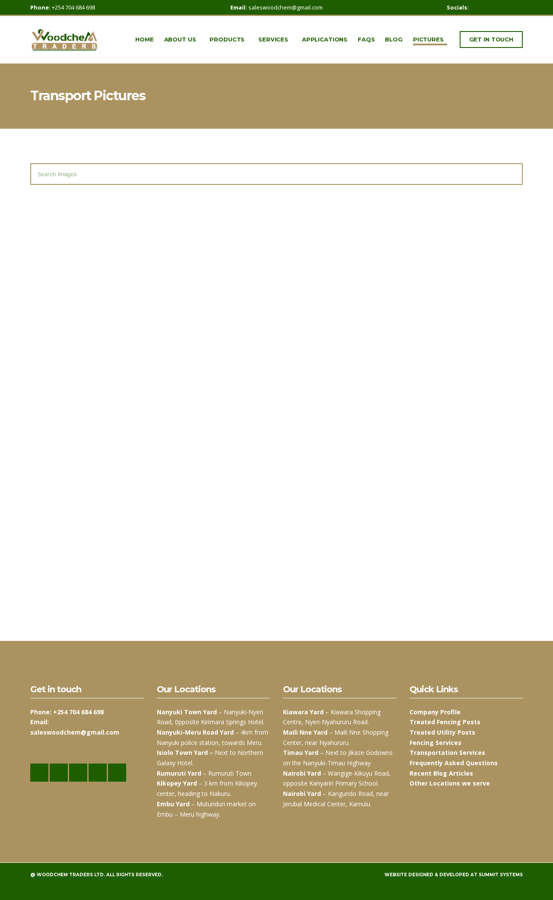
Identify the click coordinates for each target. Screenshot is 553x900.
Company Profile (435, 712)
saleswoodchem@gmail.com (285, 7)
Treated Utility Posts (442, 732)
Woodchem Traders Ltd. (71, 875)
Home (144, 39)
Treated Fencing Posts (445, 722)
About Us (180, 39)
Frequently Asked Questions (454, 763)
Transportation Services (447, 752)
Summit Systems (501, 875)
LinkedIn (509, 7)
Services (273, 39)
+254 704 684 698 (73, 7)
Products (227, 39)
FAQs (366, 39)
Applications (324, 39)
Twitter (500, 7)
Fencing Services (435, 742)
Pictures (428, 39)
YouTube (518, 7)
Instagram (491, 7)
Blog (393, 39)
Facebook (482, 7)
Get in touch (491, 39)
